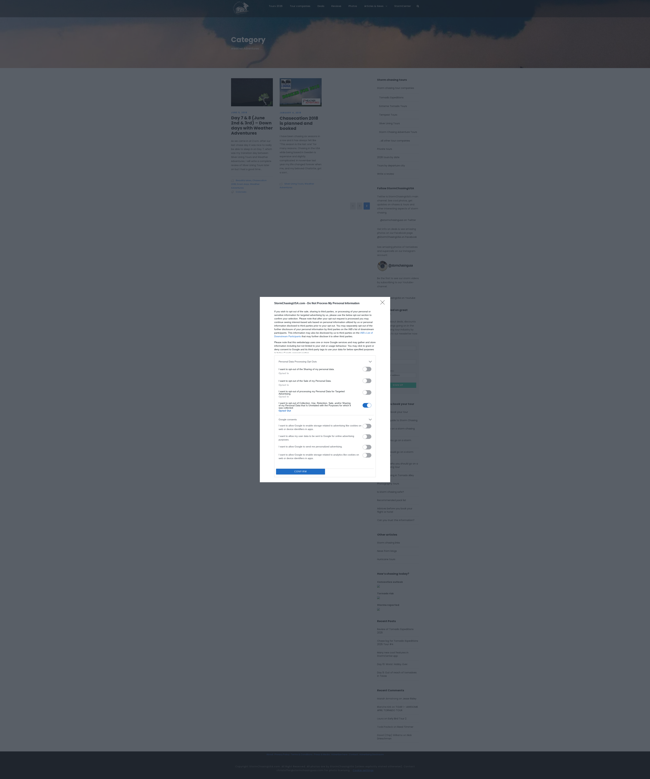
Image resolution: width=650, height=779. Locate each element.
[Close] (383, 303)
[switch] (367, 369)
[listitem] (325, 361)
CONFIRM (300, 471)
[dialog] (325, 389)
